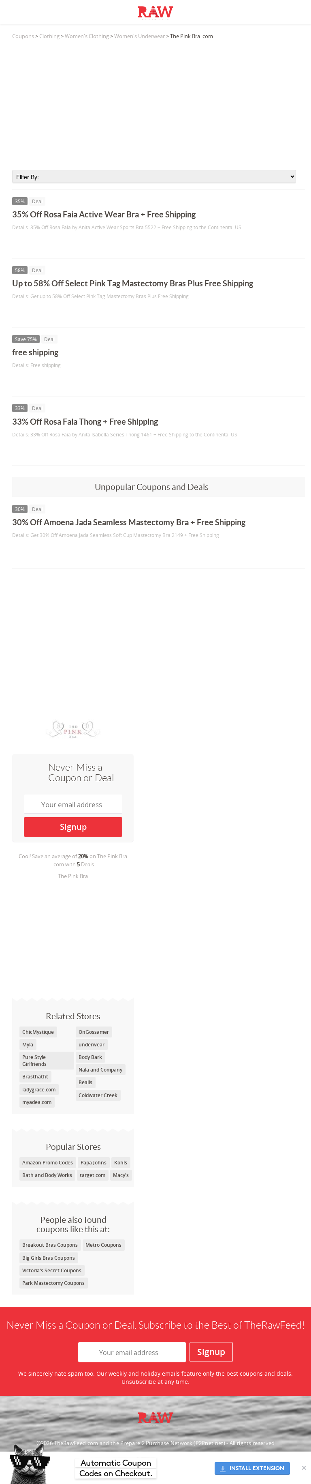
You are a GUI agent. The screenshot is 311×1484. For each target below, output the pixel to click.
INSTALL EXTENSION (257, 1468)
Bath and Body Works (47, 1175)
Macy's (121, 1175)
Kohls (120, 1162)
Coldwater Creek (98, 1095)
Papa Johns (94, 1162)
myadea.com (36, 1102)
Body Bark (90, 1057)
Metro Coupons (103, 1244)
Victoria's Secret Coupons (51, 1270)
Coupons (23, 36)
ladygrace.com (38, 1089)
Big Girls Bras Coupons (48, 1257)
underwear (91, 1044)
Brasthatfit (35, 1076)
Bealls (85, 1082)
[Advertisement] (158, 105)
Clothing (49, 36)
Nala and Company (100, 1069)
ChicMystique (38, 1032)
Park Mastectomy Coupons (53, 1283)
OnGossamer (94, 1032)
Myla (27, 1044)
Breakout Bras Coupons (50, 1244)
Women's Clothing (87, 36)
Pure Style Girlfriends (34, 1060)
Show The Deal (41, 244)
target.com (92, 1175)
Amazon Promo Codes (47, 1162)
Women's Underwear (139, 36)
